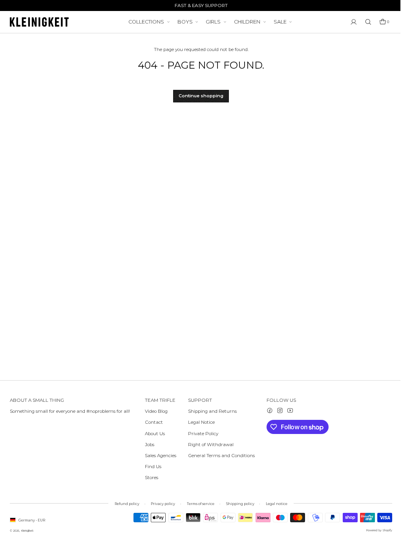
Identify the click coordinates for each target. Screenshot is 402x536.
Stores (151, 477)
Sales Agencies (160, 455)
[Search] (364, 22)
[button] (380, 22)
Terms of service (198, 503)
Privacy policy (161, 503)
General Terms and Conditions (219, 455)
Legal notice (274, 503)
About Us (155, 433)
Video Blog (156, 411)
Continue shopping (199, 95)
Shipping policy (238, 503)
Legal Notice (199, 422)
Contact (154, 422)
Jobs (149, 444)
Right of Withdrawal (209, 444)
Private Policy (201, 433)
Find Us (153, 466)
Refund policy (125, 503)
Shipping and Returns (210, 411)
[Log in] (349, 22)
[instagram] (276, 410)
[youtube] (286, 410)
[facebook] (266, 410)
